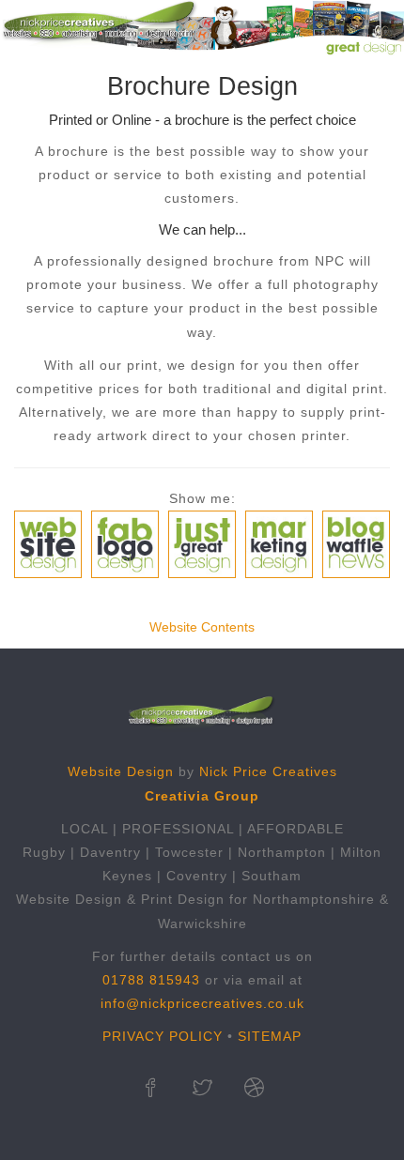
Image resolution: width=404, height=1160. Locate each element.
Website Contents (202, 626)
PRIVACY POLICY (162, 1036)
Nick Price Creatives (268, 771)
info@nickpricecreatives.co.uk (202, 1003)
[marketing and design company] (254, 1089)
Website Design (121, 771)
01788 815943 (151, 979)
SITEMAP (270, 1036)
